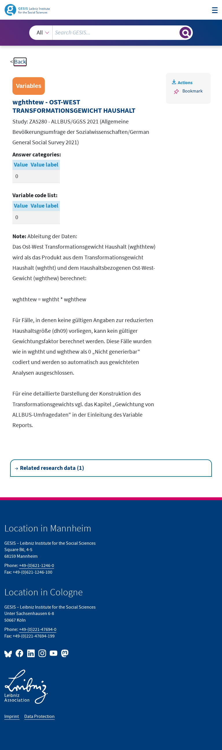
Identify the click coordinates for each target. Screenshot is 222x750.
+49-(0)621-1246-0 (36, 566)
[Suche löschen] (174, 32)
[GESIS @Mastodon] (64, 653)
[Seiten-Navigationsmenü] (215, 10)
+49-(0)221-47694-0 (37, 630)
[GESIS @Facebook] (19, 653)
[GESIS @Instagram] (42, 653)
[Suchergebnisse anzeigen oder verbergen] (185, 32)
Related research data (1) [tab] (52, 468)
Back (20, 62)
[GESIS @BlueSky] (9, 653)
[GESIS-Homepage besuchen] (28, 9)
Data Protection (39, 717)
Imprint (12, 717)
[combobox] (111, 33)
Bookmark (192, 91)
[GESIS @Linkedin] (31, 653)
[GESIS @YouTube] (54, 653)
